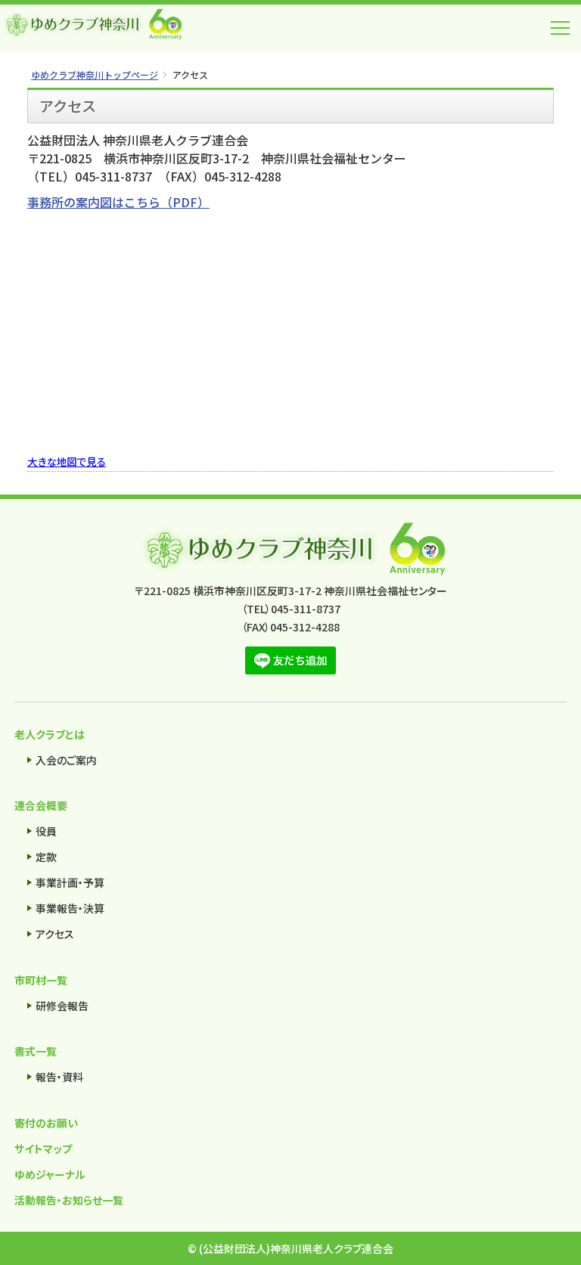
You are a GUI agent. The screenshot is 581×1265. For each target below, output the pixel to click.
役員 (46, 831)
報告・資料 (59, 1076)
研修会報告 (62, 1005)
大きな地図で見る (66, 461)
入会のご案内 (66, 759)
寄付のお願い (46, 1122)
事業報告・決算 (70, 908)
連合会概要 (40, 805)
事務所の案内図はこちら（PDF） (118, 202)
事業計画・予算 (70, 882)
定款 (46, 856)
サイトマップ (43, 1148)
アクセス (55, 933)
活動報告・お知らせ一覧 (68, 1200)
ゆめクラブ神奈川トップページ (94, 74)
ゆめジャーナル (49, 1174)
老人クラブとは (49, 734)
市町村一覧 (40, 980)
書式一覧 (35, 1051)
